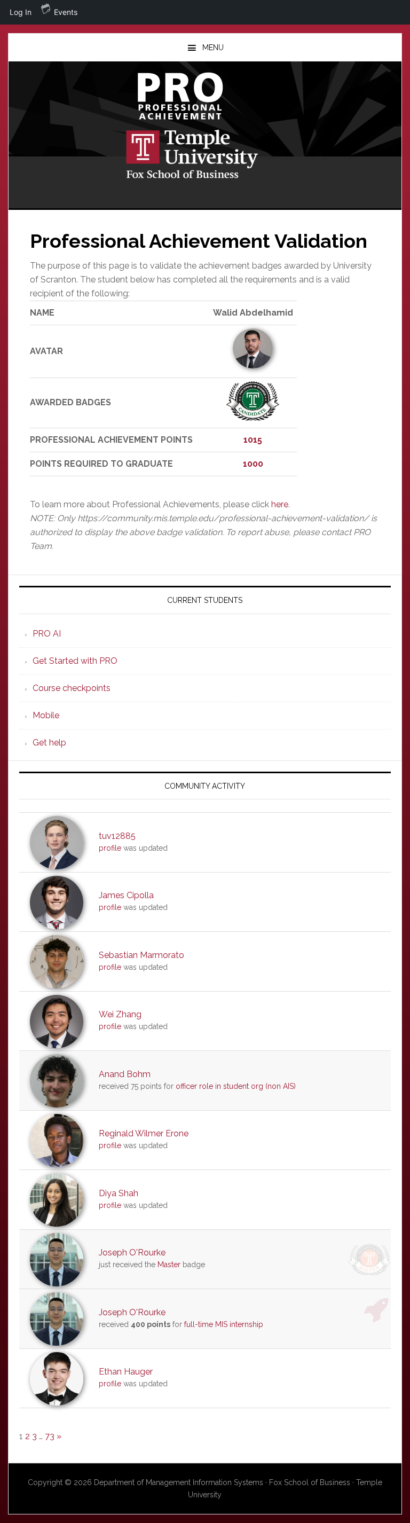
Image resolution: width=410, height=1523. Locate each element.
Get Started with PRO (75, 661)
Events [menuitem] (65, 12)
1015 (252, 440)
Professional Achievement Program (205, 96)
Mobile (46, 715)
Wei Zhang (120, 1014)
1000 (253, 464)
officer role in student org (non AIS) (236, 1086)
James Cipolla (126, 895)
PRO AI (47, 634)
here (279, 504)
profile (110, 848)
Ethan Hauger (126, 1372)
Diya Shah (118, 1193)
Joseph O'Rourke (132, 1252)
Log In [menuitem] (20, 12)
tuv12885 (117, 836)
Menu (213, 47)
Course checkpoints (72, 688)
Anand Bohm (125, 1074)
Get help (49, 742)
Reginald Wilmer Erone (143, 1133)
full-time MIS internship (223, 1324)
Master (168, 1264)
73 (49, 1436)
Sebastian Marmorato (141, 955)
